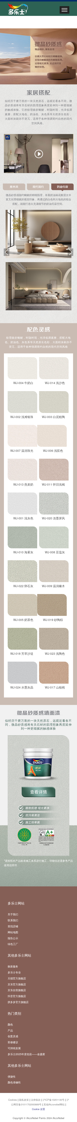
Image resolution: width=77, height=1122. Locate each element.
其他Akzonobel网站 (54, 1104)
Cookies (12, 1099)
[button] (14, 187)
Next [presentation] (70, 252)
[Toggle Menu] (64, 10)
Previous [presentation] (6, 252)
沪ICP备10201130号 (53, 1099)
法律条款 (36, 1099)
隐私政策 (24, 1099)
